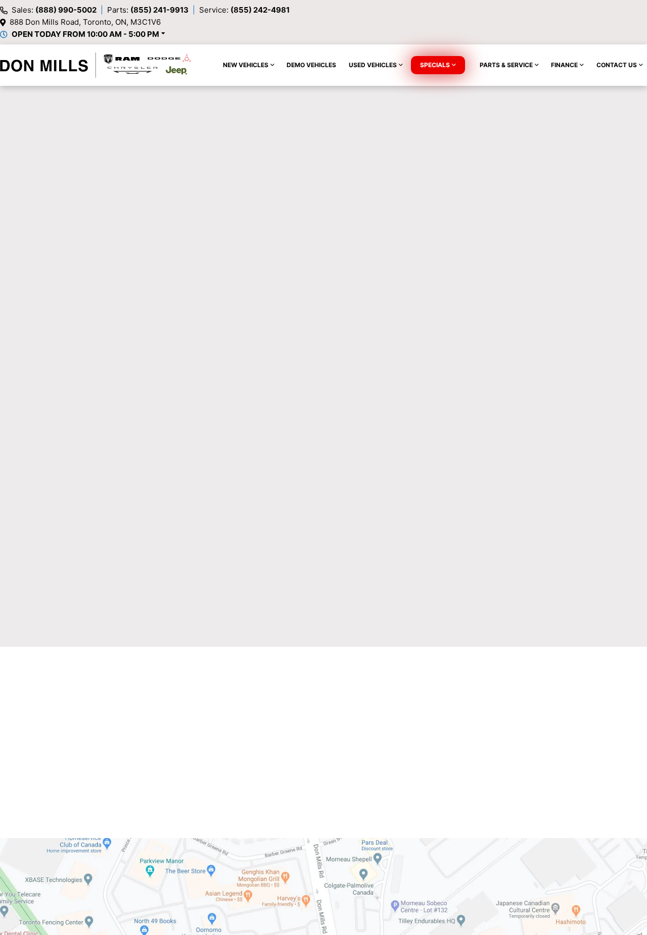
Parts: (148, 10)
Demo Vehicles (311, 65)
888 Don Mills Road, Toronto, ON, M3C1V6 (85, 22)
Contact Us (616, 65)
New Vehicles (245, 65)
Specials (435, 65)
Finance (564, 65)
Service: (244, 10)
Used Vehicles (373, 65)
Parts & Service (506, 65)
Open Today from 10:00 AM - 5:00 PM (85, 34)
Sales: (54, 10)
